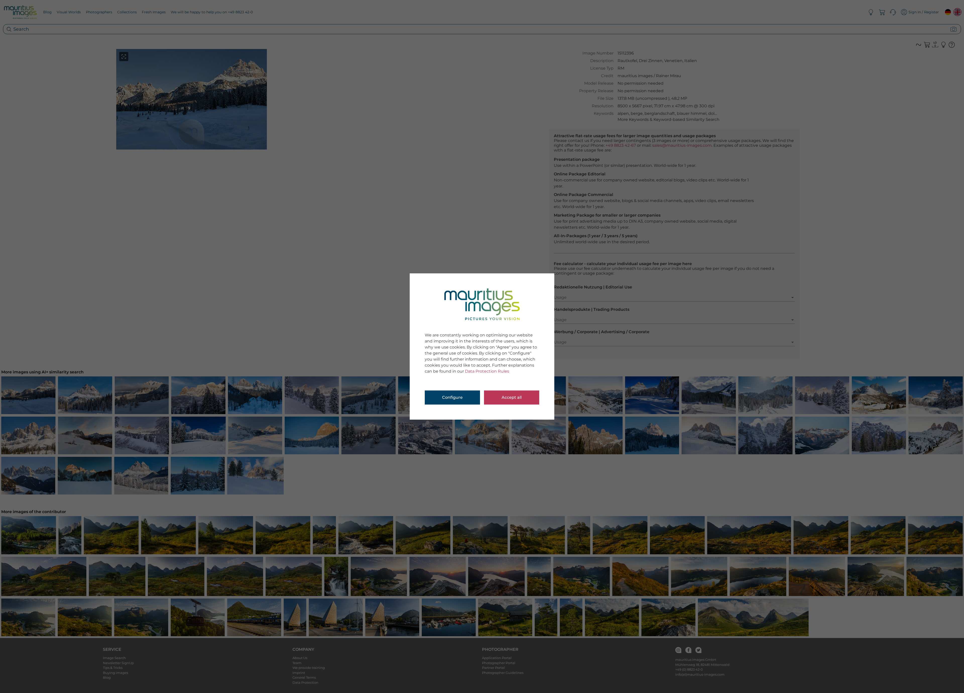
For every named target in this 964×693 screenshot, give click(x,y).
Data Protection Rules (487, 371)
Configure (452, 397)
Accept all (512, 397)
